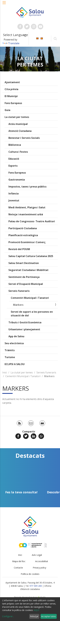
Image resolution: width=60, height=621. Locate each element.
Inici (4, 372)
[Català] (37, 38)
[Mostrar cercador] (55, 38)
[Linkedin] (33, 436)
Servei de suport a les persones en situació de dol (32, 313)
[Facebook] (18, 436)
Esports (13, 165)
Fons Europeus (13, 103)
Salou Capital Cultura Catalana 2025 (30, 256)
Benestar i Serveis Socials (24, 138)
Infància (13, 193)
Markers (18, 304)
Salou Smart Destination (23, 263)
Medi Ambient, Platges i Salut (26, 207)
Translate (13, 43)
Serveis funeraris (19, 291)
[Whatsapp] (41, 436)
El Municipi (11, 96)
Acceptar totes (48, 616)
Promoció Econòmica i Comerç (26, 242)
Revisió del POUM (19, 249)
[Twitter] (26, 436)
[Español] (42, 38)
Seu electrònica (14, 343)
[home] (30, 12)
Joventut (13, 200)
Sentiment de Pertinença (24, 277)
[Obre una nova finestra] (20, 26)
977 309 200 (36, 585)
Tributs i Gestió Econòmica (24, 322)
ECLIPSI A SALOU (15, 364)
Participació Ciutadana (22, 228)
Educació (13, 158)
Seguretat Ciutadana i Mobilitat (28, 270)
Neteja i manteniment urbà (25, 214)
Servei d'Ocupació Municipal (25, 284)
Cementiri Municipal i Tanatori (30, 298)
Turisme (10, 357)
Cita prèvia (11, 89)
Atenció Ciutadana (20, 131)
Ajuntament (12, 82)
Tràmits (10, 350)
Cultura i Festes (18, 151)
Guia (7, 110)
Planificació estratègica (23, 235)
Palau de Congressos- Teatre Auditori (31, 221)
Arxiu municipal (18, 124)
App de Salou (16, 336)
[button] (4, 4)
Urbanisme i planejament (24, 329)
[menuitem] (37, 38)
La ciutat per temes (17, 117)
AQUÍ (36, 610)
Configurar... (8, 616)
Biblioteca (14, 145)
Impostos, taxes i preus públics (27, 186)
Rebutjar (34, 616)
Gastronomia (16, 179)
